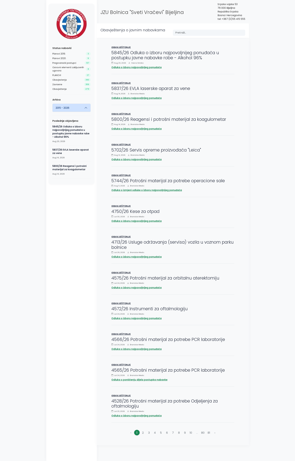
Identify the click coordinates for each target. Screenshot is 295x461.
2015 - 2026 (62, 108)
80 (203, 433)
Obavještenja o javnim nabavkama (132, 30)
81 (209, 433)
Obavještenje (121, 47)
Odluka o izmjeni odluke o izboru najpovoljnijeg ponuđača (146, 190)
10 (191, 433)
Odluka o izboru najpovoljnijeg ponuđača (136, 67)
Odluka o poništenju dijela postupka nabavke (139, 379)
